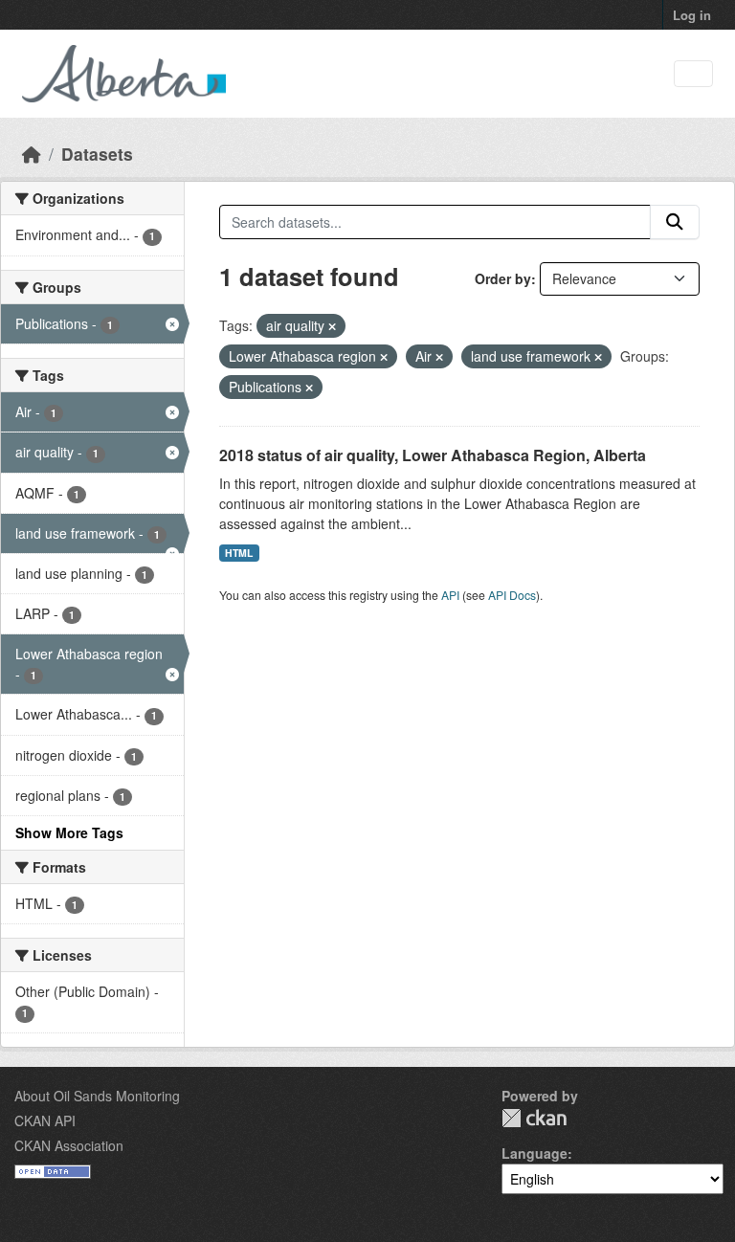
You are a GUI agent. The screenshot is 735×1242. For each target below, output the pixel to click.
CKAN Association (68, 1145)
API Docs (512, 595)
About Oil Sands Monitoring (97, 1095)
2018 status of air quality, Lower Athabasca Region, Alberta (432, 455)
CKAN (534, 1118)
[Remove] (332, 326)
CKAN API (45, 1120)
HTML (239, 552)
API (450, 595)
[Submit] (675, 222)
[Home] (31, 154)
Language (534, 1153)
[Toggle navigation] (693, 74)
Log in (692, 15)
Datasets (97, 154)
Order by (503, 278)
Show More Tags (69, 832)
